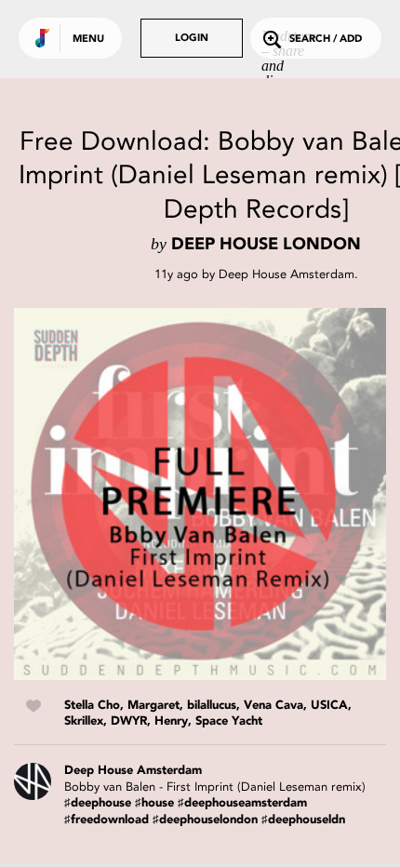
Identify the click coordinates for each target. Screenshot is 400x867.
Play (200, 494)
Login (191, 38)
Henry (171, 721)
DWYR (129, 721)
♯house (154, 803)
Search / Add (325, 39)
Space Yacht (228, 721)
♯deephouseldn (303, 820)
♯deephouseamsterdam (242, 803)
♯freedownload (106, 820)
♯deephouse (97, 803)
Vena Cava (273, 706)
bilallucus (211, 706)
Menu (88, 39)
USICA (329, 706)
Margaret (153, 706)
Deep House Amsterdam (286, 274)
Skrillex (83, 721)
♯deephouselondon (205, 820)
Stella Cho (92, 706)
